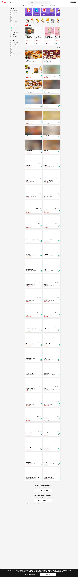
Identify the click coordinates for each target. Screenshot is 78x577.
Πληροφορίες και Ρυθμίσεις (30, 574)
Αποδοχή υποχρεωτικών (58, 571)
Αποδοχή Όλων (47, 574)
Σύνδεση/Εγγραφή (73, 2)
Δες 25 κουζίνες (13, 22)
